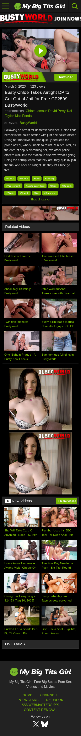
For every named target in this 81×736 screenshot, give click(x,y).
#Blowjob (24, 193)
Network (54, 700)
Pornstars (28, 700)
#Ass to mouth (13, 186)
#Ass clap (49, 178)
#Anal (36, 178)
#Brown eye (50, 193)
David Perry (56, 111)
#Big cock (66, 186)
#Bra (36, 193)
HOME (27, 695)
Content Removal (40, 710)
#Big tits (10, 193)
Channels (49, 695)
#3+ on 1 (24, 178)
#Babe (53, 186)
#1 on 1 (10, 178)
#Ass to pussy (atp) (35, 186)
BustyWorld (28, 123)
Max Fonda (23, 116)
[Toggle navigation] (5, 6)
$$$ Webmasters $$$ (40, 705)
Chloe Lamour (36, 111)
